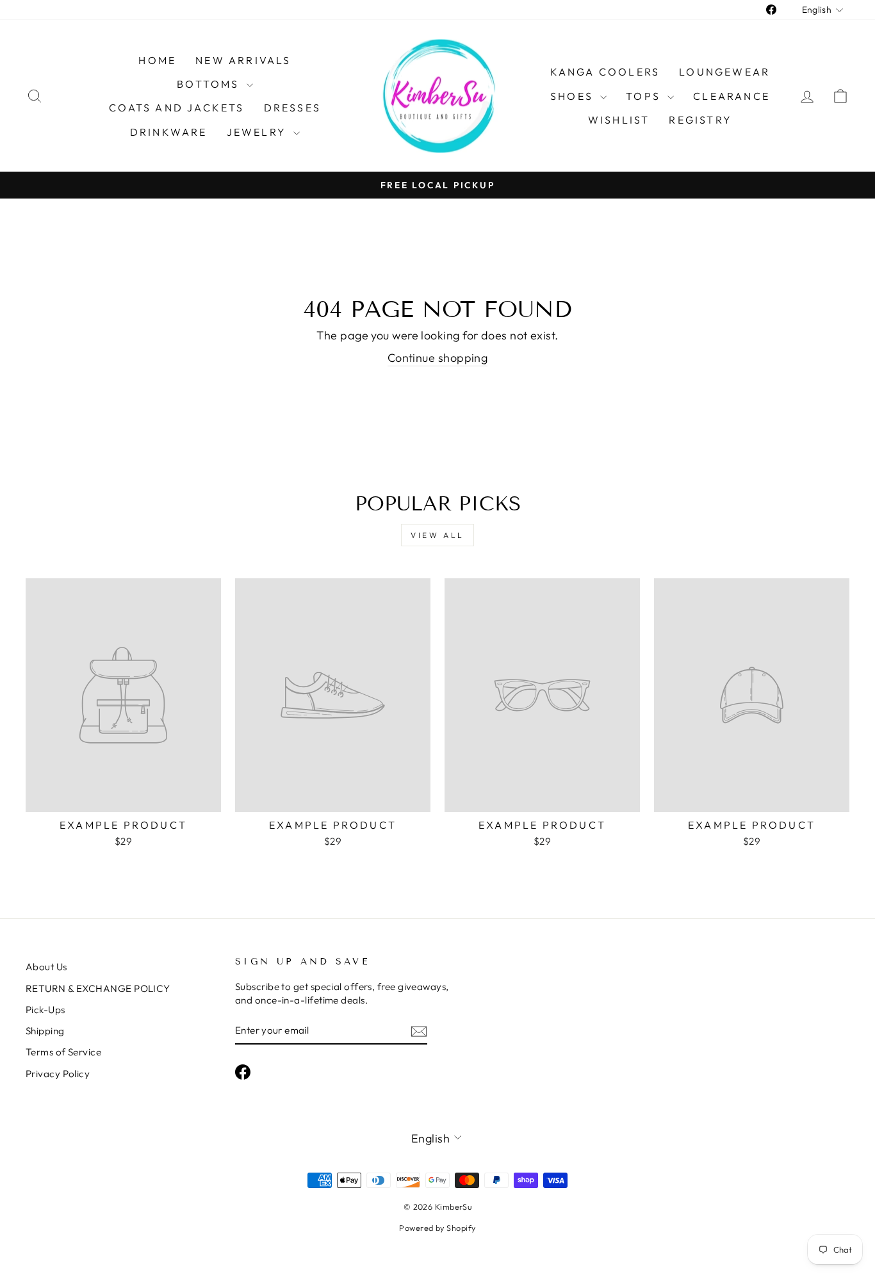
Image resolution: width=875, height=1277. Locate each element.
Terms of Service (63, 1052)
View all (437, 535)
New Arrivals (243, 60)
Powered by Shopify (437, 1228)
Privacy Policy (58, 1074)
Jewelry (259, 132)
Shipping (45, 1031)
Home (157, 60)
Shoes (573, 96)
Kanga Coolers (605, 71)
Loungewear (724, 71)
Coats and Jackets (176, 107)
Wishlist (619, 119)
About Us (46, 967)
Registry (700, 119)
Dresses (292, 107)
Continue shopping (438, 357)
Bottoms (210, 83)
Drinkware (169, 132)
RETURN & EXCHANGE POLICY (98, 988)
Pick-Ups (45, 1010)
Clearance (731, 96)
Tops (645, 96)
